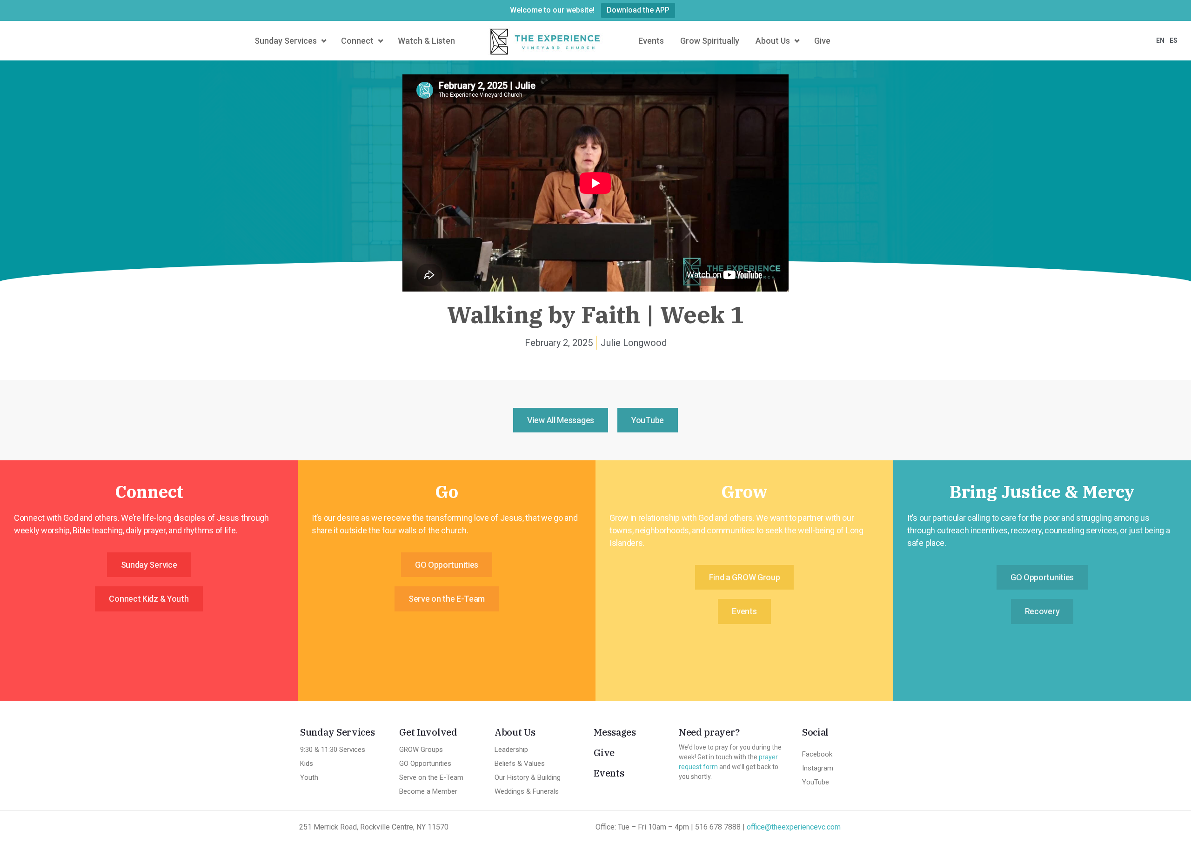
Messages (615, 732)
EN (1160, 40)
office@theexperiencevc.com (794, 827)
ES (1174, 40)
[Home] (547, 41)
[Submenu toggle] (322, 41)
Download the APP (638, 10)
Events (609, 773)
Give (604, 752)
